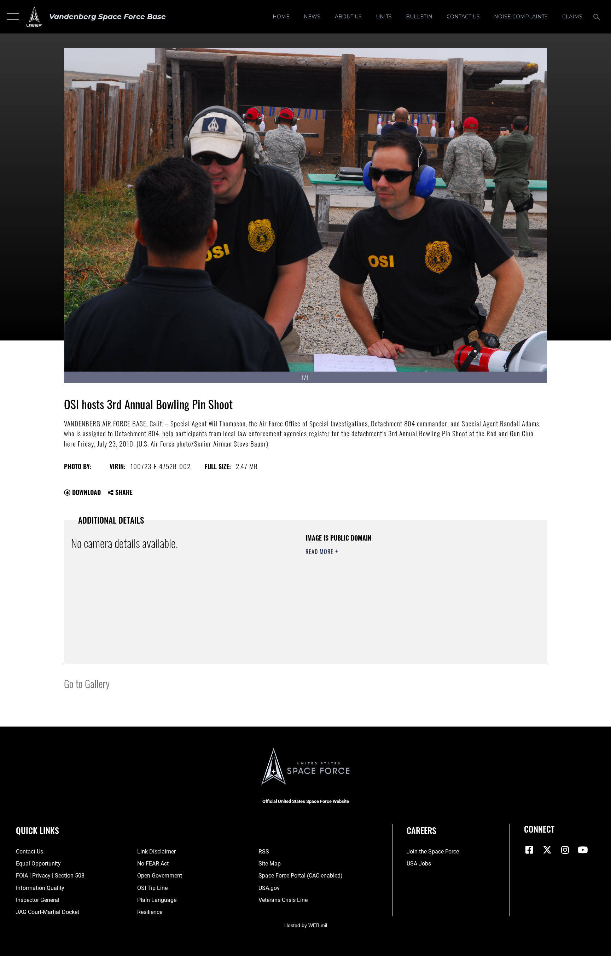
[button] (11, 17)
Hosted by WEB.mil (305, 925)
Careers (421, 830)
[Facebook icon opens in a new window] (529, 850)
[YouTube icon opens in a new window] (582, 850)
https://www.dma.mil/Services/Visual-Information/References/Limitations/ (388, 596)
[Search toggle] (597, 16)
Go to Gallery (87, 683)
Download (85, 492)
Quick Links (37, 830)
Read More (320, 551)
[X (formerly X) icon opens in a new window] (547, 850)
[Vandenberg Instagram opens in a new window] (565, 850)
